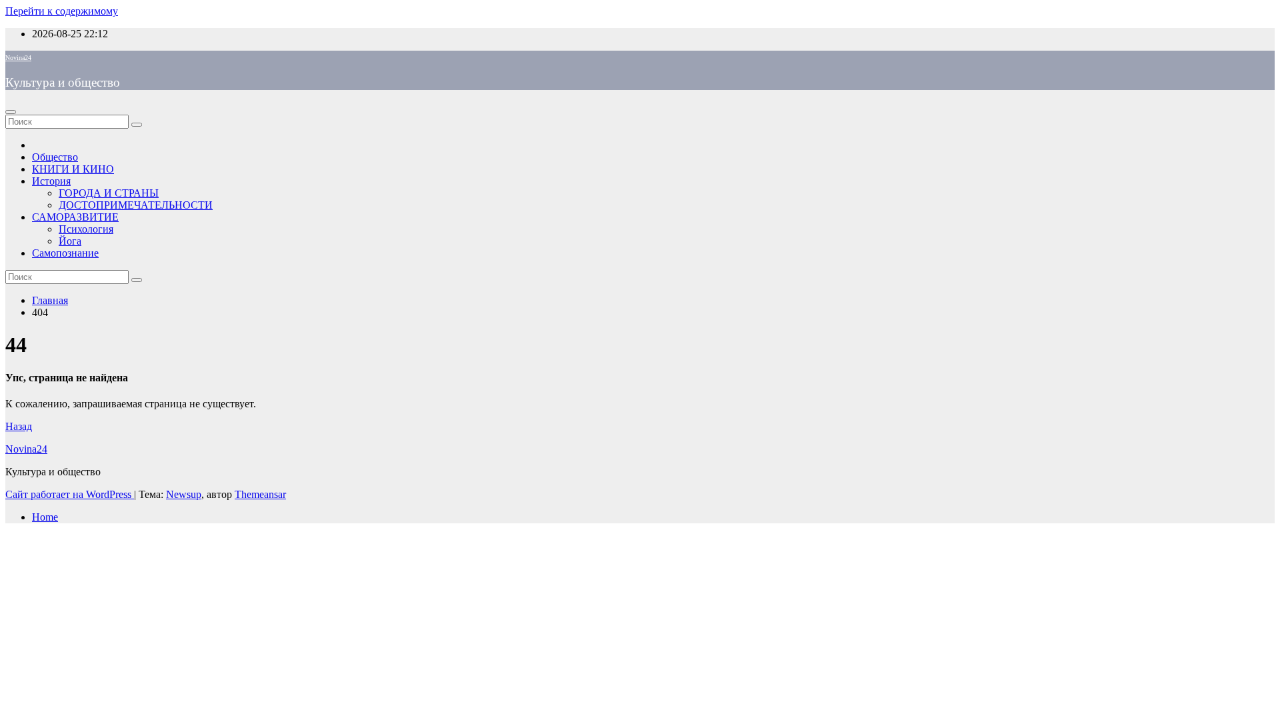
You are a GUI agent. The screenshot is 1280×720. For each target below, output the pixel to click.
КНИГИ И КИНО (73, 169)
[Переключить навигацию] (10, 112)
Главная (50, 300)
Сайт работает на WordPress (69, 494)
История (51, 181)
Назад (18, 426)
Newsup (183, 494)
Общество (55, 157)
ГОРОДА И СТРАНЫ (109, 193)
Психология (86, 229)
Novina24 (18, 57)
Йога (70, 241)
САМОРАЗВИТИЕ (75, 217)
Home (45, 517)
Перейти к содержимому (61, 11)
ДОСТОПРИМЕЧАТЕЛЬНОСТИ (136, 205)
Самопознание (65, 253)
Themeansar (260, 494)
